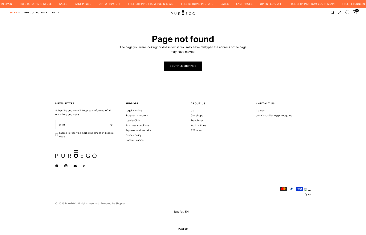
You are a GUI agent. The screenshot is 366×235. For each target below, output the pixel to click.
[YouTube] (78, 166)
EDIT (54, 12)
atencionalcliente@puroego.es (274, 115)
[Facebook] (59, 166)
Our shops (197, 115)
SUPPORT (132, 103)
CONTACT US (265, 103)
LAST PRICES (81, 4)
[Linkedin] (87, 166)
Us (192, 110)
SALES (61, 4)
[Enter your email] (111, 124)
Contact (260, 110)
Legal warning (133, 110)
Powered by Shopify (113, 203)
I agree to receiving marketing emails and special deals (86, 134)
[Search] (332, 12)
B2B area (196, 130)
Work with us (198, 125)
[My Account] (339, 12)
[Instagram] (68, 166)
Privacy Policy (133, 135)
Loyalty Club (132, 120)
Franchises (197, 120)
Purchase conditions (137, 125)
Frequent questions (137, 115)
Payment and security (138, 130)
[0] (353, 12)
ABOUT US (198, 103)
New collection (34, 12)
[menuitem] (16, 12)
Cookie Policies (134, 139)
